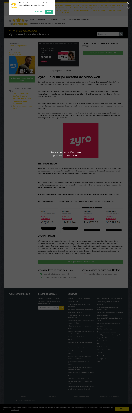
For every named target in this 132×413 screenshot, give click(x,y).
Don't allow (39, 12)
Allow (49, 12)
